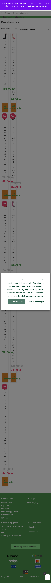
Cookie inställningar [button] (36, 301)
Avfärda (43, 6)
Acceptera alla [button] (16, 301)
